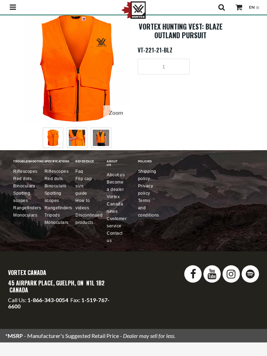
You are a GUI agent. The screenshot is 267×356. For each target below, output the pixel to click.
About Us (116, 174)
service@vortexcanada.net (41, 318)
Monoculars (25, 215)
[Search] (222, 7)
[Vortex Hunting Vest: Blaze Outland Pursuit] (77, 18)
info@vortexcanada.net (36, 312)
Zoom (116, 112)
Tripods (52, 215)
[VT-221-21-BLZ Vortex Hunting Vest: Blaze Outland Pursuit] (53, 138)
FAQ (79, 171)
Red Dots (22, 178)
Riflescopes (25, 171)
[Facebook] (193, 274)
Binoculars (24, 186)
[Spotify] (250, 274)
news (115, 204)
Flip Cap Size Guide (83, 186)
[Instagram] (231, 274)
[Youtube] (212, 274)
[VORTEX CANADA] (133, 9)
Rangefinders (27, 207)
